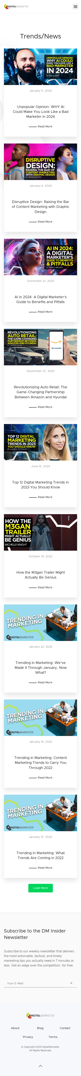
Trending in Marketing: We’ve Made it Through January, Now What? (41, 668)
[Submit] (71, 983)
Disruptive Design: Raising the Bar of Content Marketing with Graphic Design (40, 207)
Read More (45, 126)
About (15, 1028)
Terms (53, 1037)
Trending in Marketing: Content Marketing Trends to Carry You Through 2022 (40, 763)
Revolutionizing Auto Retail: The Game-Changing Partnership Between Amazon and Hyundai (40, 392)
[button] (75, 6)
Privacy (28, 1037)
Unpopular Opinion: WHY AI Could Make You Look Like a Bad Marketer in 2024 (40, 112)
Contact (65, 1028)
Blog (40, 1028)
